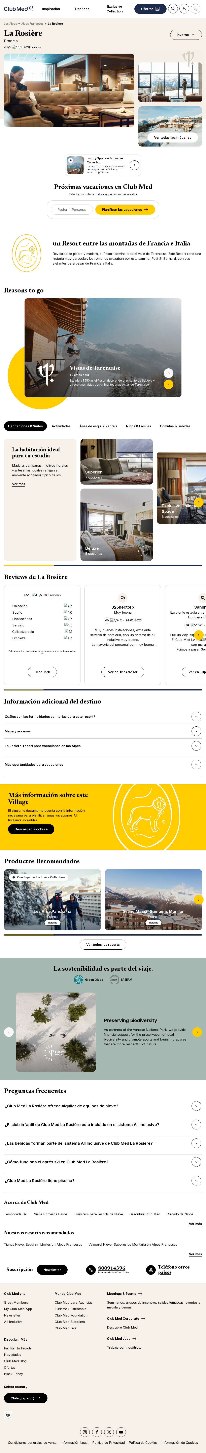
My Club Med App (18, 1309)
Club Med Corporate (123, 1319)
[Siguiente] (168, 384)
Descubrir (42, 672)
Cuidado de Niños (180, 1214)
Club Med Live (65, 1328)
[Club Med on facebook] (97, 1432)
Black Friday (13, 1374)
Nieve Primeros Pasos (50, 1214)
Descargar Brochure (31, 829)
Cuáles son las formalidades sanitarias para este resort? (50, 718)
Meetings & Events (121, 1294)
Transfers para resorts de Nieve (98, 1214)
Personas (79, 210)
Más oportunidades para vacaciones (34, 766)
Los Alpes (10, 23)
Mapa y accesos (18, 732)
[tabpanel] (103, 353)
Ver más (18, 484)
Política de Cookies (143, 1443)
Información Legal (74, 1443)
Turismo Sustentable (70, 1309)
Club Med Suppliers (70, 1322)
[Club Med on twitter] (109, 1432)
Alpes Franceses (32, 23)
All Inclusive (13, 1322)
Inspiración (51, 9)
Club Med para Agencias (73, 1302)
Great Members (16, 1302)
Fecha (62, 210)
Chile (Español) (22, 1398)
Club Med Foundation (71, 1315)
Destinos (82, 9)
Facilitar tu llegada (18, 1348)
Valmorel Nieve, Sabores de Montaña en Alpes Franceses (133, 1244)
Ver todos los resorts (103, 945)
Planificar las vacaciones (122, 210)
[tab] (26, 426)
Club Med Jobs (118, 1339)
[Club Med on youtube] (121, 1432)
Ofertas (9, 1367)
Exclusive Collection (115, 8)
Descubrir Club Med (144, 1214)
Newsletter (52, 1270)
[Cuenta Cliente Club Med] (184, 8)
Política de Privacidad (108, 1443)
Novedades (12, 1355)
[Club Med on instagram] (85, 1432)
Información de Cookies (180, 1443)
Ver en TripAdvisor (123, 672)
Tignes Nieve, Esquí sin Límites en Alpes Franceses (43, 1244)
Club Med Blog (15, 1361)
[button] (170, 82)
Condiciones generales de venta (32, 1443)
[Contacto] (195, 8)
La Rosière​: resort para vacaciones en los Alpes (43, 747)
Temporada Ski (15, 1214)
